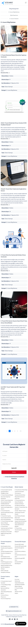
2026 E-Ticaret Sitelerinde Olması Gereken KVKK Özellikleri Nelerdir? (7, 502)
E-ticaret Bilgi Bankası (14, 12)
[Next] (17, 431)
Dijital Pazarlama (14, 15)
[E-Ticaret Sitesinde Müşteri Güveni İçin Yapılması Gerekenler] (14, 38)
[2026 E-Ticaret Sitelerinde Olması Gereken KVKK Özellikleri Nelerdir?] (14, 106)
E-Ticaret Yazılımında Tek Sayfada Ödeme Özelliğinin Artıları (6, 491)
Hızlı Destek (22, 623)
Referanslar (17, 581)
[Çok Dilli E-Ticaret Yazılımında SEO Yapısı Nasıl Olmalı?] (14, 370)
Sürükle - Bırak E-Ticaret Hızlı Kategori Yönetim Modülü (20, 512)
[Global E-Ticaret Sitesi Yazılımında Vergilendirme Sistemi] (14, 172)
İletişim (16, 593)
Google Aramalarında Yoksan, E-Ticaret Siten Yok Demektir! (21, 507)
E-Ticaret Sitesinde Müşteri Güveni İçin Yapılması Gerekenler (7, 496)
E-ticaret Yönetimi (14, 18)
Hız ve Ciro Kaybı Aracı (6, 598)
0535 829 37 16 (14, 607)
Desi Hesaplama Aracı (6, 546)
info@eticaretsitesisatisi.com (14, 611)
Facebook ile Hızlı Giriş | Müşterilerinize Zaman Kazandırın (20, 496)
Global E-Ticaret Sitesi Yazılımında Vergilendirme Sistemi (6, 507)
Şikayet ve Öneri (18, 591)
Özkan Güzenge (9, 86)
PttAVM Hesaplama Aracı (6, 561)
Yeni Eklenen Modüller (20, 584)
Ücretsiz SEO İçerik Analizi (20, 546)
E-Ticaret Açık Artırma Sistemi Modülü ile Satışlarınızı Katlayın (20, 502)
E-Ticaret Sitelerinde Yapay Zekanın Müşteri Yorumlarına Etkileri (7, 522)
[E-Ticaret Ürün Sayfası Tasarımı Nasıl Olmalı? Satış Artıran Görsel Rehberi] (14, 304)
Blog (16, 589)
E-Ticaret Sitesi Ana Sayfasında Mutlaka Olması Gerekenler (7, 512)
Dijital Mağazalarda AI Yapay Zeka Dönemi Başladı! (19, 524)
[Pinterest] (17, 619)
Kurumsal (17, 579)
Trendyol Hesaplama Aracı (7, 551)
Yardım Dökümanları (19, 582)
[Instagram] (14, 619)
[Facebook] (9, 619)
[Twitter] (12, 619)
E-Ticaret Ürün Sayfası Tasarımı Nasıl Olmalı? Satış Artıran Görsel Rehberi (7, 517)
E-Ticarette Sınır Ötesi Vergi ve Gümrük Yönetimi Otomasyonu (21, 491)
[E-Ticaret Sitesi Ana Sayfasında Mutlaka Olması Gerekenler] (14, 238)
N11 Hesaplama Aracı (5, 556)
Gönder (14, 472)
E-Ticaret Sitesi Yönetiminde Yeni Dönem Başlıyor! (20, 529)
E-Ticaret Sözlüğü (19, 588)
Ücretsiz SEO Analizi (19, 544)
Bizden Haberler (18, 586)
